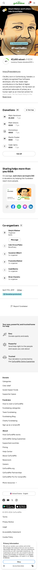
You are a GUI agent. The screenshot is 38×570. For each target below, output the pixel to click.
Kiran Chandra (14, 277)
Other (19, 290)
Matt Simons (13, 123)
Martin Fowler (14, 137)
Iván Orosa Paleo (15, 245)
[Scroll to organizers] (5, 9)
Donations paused (20, 43)
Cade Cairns (13, 145)
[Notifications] (29, 3)
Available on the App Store (21, 506)
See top (31, 110)
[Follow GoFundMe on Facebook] (4, 500)
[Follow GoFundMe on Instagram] (16, 500)
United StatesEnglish (20, 493)
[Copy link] (7, 206)
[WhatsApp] (19, 206)
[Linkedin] (31, 206)
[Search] (4, 3)
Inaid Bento (13, 269)
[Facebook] (13, 206)
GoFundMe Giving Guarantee (23, 361)
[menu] (34, 3)
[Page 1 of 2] (18, 51)
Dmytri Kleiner (14, 230)
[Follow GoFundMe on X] (12, 500)
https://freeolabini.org (11, 72)
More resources (9, 483)
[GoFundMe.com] (18, 3)
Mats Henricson (14, 115)
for (21, 10)
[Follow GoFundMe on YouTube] (8, 500)
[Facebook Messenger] (25, 206)
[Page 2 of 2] (20, 51)
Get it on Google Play (9, 506)
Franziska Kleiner (15, 261)
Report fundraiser (20, 306)
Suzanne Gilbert (15, 253)
